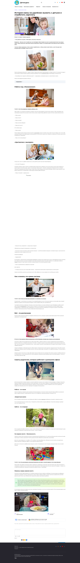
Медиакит (16, 548)
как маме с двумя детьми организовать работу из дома (25, 523)
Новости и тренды (18, 6)
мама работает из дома (40, 523)
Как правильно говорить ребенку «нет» (29, 109)
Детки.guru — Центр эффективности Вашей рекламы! (24, 547)
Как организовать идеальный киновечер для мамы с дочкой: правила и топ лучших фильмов (41, 462)
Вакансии (16, 546)
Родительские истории (19, 33)
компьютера (36, 132)
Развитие (38, 6)
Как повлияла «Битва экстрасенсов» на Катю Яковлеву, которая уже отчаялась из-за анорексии (40, 339)
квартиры (43, 399)
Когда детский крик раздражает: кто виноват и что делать (33, 298)
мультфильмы (23, 306)
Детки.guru (24, 3)
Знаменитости (55, 6)
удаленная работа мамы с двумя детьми (52, 523)
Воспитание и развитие (29, 6)
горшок (16, 262)
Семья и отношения (46, 6)
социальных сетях (45, 73)
